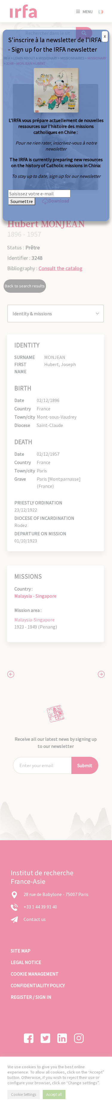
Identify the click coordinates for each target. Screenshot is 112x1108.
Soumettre (21, 201)
